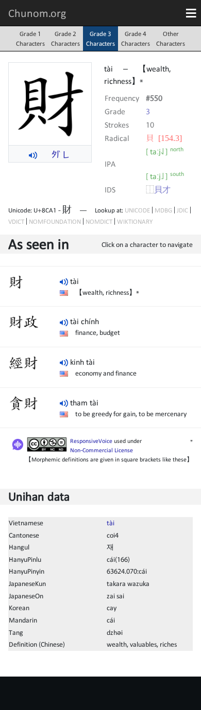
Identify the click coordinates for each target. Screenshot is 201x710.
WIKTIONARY (135, 221)
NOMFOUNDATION (55, 221)
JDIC (182, 210)
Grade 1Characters (30, 38)
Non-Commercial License (101, 450)
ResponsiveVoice (91, 441)
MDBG (163, 210)
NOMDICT (99, 221)
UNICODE (137, 210)
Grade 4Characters (135, 38)
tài (110, 522)
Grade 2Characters (65, 38)
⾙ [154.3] (164, 138)
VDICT (16, 221)
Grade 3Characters (100, 38)
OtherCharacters (170, 38)
